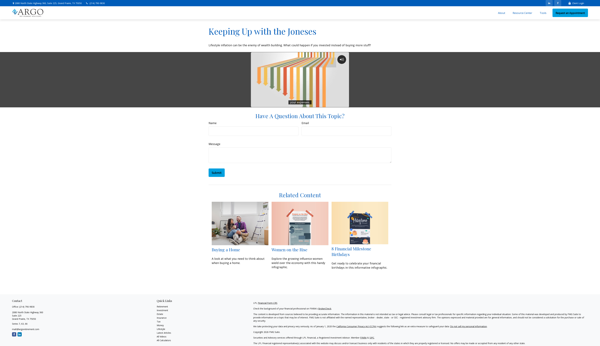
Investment (162, 310)
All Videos (161, 336)
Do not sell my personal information (468, 326)
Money (160, 325)
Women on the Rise (289, 249)
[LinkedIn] (549, 3)
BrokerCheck (324, 308)
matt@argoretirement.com (25, 329)
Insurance (162, 317)
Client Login (578, 3)
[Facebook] (557, 3)
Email (305, 123)
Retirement (162, 306)
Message (214, 144)
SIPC (372, 337)
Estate (160, 314)
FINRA (363, 337)
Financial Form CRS (267, 302)
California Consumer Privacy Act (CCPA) (356, 326)
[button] (502, 13)
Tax (158, 321)
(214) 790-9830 (97, 3)
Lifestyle (161, 329)
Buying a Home (226, 249)
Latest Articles (164, 332)
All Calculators (164, 340)
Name (213, 123)
